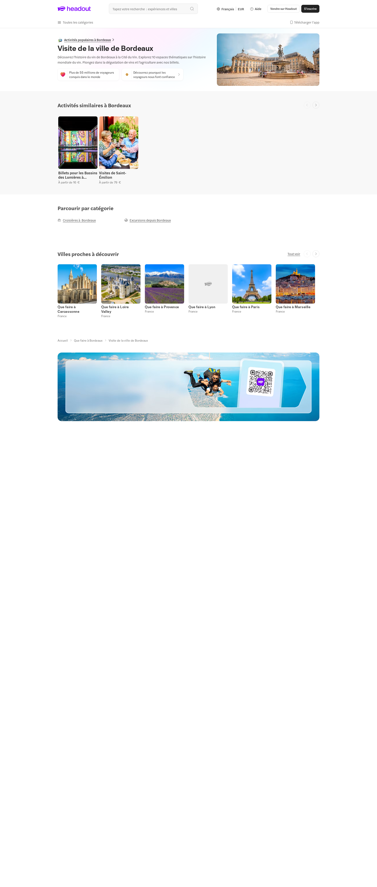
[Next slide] (315, 105)
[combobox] (153, 9)
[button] (75, 22)
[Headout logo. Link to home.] (74, 8)
